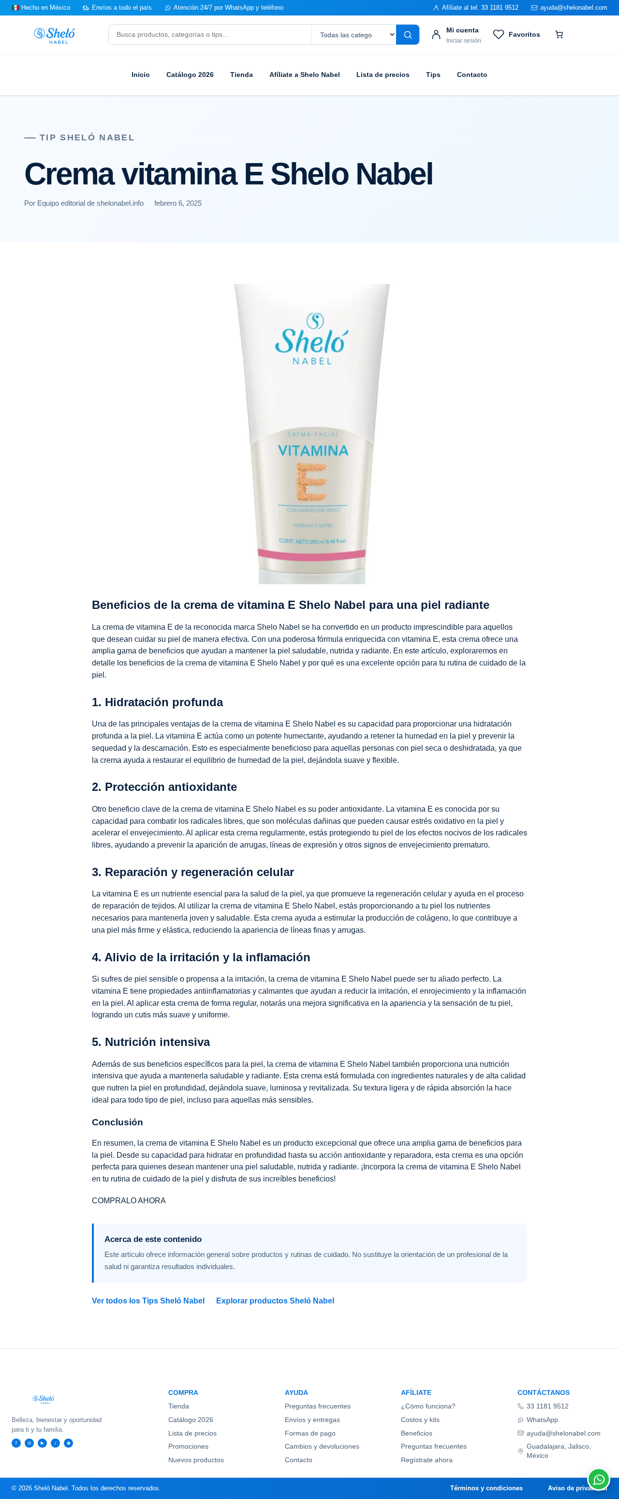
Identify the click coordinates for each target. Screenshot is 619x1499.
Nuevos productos (196, 1460)
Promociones (188, 1446)
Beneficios (416, 1433)
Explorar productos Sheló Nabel (275, 1301)
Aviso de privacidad (577, 1488)
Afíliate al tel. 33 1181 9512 (480, 7)
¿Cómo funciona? (428, 1406)
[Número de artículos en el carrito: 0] (559, 34)
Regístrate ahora (427, 1460)
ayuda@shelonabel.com (573, 7)
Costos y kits (420, 1419)
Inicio (141, 74)
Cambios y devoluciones (322, 1446)
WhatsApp (542, 1419)
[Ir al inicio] (54, 34)
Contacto (472, 74)
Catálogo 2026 (190, 74)
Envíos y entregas (312, 1419)
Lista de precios (383, 74)
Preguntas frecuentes (318, 1406)
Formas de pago (310, 1433)
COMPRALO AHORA (129, 1200)
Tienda (241, 74)
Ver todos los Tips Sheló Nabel (148, 1301)
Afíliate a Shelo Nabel (304, 74)
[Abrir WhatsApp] (598, 1479)
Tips (433, 74)
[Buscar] (407, 35)
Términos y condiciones (486, 1488)
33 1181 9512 (548, 1406)
